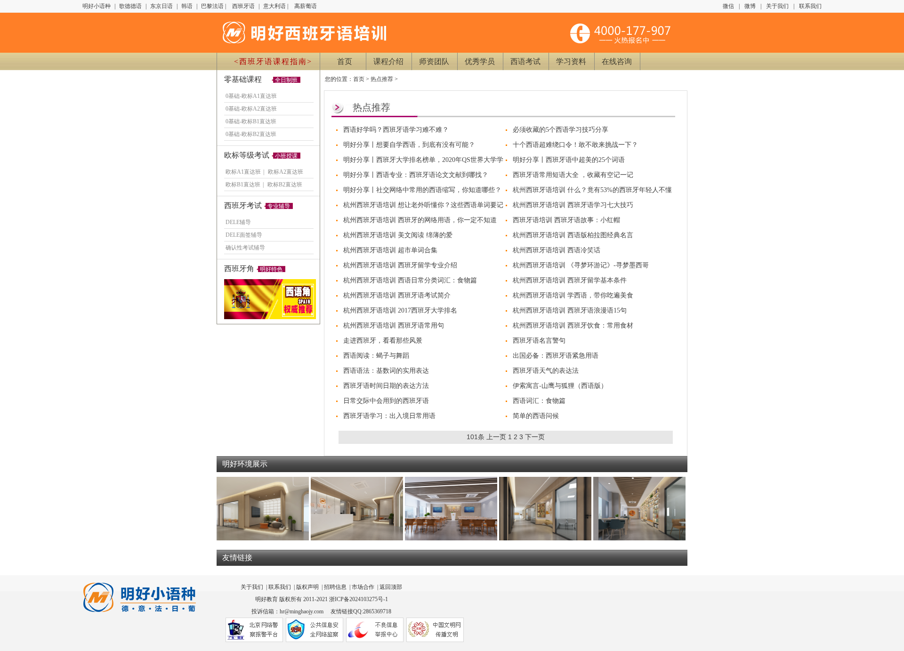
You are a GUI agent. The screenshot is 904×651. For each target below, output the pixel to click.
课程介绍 (388, 61)
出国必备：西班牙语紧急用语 (555, 355)
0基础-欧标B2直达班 (251, 134)
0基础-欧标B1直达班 (251, 121)
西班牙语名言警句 (539, 340)
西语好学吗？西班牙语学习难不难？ (396, 129)
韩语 (187, 6)
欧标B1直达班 (243, 184)
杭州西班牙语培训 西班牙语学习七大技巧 (573, 205)
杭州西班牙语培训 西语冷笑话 (556, 250)
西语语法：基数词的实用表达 (386, 370)
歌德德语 (131, 6)
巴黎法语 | (214, 6)
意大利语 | (276, 6)
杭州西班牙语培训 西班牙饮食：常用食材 (573, 325)
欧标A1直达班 (243, 172)
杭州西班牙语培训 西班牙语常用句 (393, 325)
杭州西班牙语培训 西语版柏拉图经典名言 (573, 235)
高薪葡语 (305, 6)
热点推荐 (382, 79)
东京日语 (162, 6)
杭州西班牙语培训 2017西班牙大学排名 (400, 310)
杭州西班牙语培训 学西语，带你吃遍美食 (573, 295)
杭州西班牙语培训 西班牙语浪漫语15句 (570, 310)
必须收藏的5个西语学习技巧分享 (560, 129)
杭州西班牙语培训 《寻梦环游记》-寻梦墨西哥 (581, 265)
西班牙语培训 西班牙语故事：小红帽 (566, 220)
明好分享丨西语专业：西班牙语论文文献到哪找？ (415, 174)
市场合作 (363, 587)
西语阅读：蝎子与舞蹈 (376, 355)
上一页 (496, 437)
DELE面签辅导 (244, 235)
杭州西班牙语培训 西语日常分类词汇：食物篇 (410, 280)
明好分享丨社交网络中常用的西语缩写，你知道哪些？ (422, 189)
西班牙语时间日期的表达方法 (386, 385)
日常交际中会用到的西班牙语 (386, 400)
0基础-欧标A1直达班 (251, 96)
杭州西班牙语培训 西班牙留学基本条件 (570, 280)
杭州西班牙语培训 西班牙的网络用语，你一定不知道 (420, 220)
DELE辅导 (238, 222)
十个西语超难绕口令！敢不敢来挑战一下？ (575, 144)
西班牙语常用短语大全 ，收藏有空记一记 (573, 174)
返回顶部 (390, 587)
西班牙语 (244, 6)
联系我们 (810, 6)
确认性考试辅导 (245, 247)
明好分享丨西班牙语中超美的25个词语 (569, 159)
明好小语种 (96, 6)
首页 (344, 61)
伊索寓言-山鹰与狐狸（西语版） (560, 385)
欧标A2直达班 (285, 172)
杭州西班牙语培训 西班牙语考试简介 (397, 295)
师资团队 (434, 61)
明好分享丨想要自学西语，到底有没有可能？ (409, 144)
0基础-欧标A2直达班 (251, 108)
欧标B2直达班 (284, 184)
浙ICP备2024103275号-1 (358, 599)
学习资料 (571, 61)
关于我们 (777, 6)
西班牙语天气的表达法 (546, 370)
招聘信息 (335, 587)
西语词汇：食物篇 (539, 400)
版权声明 (307, 587)
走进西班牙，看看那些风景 (382, 340)
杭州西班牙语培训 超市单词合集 (390, 250)
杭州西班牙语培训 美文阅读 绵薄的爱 (397, 235)
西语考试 (525, 61)
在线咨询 (617, 61)
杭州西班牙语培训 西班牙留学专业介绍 (400, 265)
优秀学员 (480, 61)
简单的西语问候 (536, 415)
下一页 (535, 437)
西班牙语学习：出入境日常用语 (389, 415)
